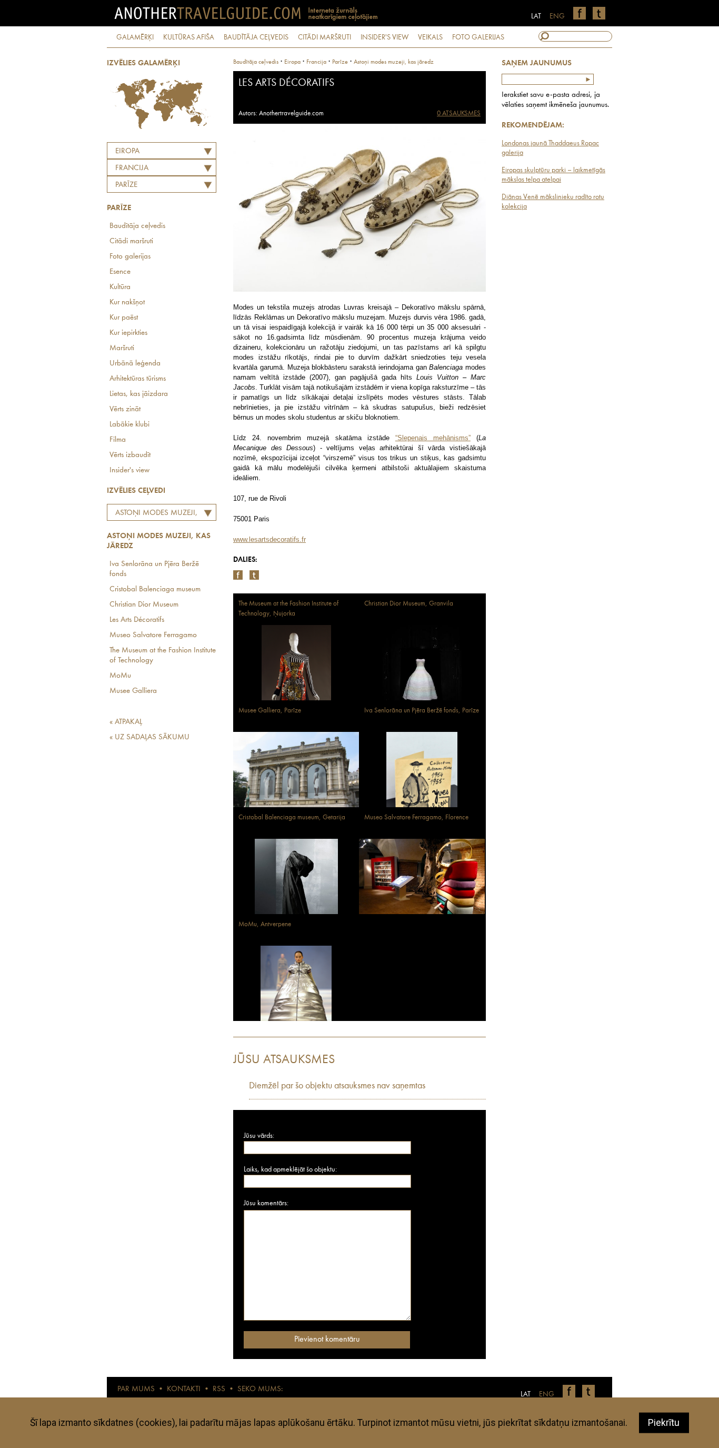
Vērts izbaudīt (130, 455)
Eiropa (127, 151)
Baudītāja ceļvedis (137, 226)
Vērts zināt (125, 409)
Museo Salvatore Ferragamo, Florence (416, 817)
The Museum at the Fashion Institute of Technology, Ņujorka (288, 608)
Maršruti (121, 348)
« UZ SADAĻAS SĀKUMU (149, 737)
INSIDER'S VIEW (384, 37)
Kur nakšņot (127, 302)
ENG (557, 16)
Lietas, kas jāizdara (138, 394)
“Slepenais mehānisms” (433, 438)
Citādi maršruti (131, 241)
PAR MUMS (136, 1389)
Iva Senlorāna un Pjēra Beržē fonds (154, 569)
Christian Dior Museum (143, 605)
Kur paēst (123, 318)
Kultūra (120, 287)
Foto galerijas (130, 257)
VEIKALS (430, 37)
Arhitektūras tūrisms (137, 379)
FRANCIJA (131, 168)
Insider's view (129, 470)
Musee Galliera (133, 691)
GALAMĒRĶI (135, 37)
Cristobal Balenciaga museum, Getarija (291, 817)
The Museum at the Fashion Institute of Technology (162, 656)
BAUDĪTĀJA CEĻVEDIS (256, 37)
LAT (536, 16)
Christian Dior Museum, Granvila (408, 603)
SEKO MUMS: (260, 1389)
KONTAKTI (184, 1389)
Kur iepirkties (128, 333)
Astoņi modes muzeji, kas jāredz (153, 514)
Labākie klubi (129, 425)
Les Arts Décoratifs (136, 620)
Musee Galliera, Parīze (269, 710)
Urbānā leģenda (135, 364)
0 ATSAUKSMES (459, 113)
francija (316, 62)
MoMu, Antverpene (264, 924)
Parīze (126, 185)
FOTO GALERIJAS (478, 37)
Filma (117, 440)
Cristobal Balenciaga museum (155, 589)
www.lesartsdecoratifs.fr (269, 539)
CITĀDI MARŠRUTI (324, 37)
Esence (120, 272)
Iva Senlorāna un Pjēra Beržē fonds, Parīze (421, 710)
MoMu (120, 676)
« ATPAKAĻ (125, 722)
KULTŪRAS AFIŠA (188, 37)
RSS (219, 1389)
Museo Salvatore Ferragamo (153, 635)
